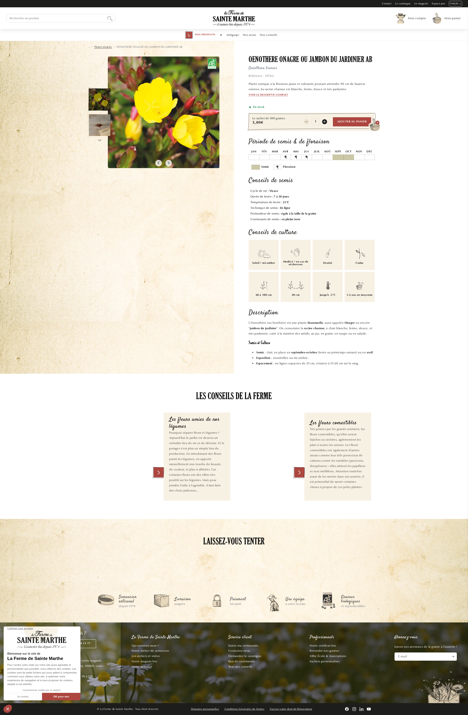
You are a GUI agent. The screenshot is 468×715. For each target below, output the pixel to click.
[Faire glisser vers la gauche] (158, 163)
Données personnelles (205, 709)
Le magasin (421, 3)
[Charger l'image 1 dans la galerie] (100, 99)
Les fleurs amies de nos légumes (194, 423)
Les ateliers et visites (146, 656)
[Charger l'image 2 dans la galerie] (100, 125)
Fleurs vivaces (103, 46)
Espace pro (438, 3)
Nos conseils (268, 35)
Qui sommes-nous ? (145, 645)
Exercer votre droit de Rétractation (291, 709)
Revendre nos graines (324, 650)
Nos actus (249, 35)
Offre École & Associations (328, 656)
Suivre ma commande (243, 645)
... (89, 47)
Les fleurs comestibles (333, 423)
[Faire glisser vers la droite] (168, 163)
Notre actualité (142, 666)
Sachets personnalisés (325, 661)
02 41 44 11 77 (80, 643)
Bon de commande (241, 661)
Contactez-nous (239, 650)
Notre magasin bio (144, 661)
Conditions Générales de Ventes (244, 709)
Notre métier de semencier (150, 650)
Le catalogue (403, 3)
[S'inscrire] (453, 656)
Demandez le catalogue (245, 656)
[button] (200, 35)
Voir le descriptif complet (268, 95)
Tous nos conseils (240, 666)
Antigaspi (232, 35)
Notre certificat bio (323, 645)
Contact (386, 3)
